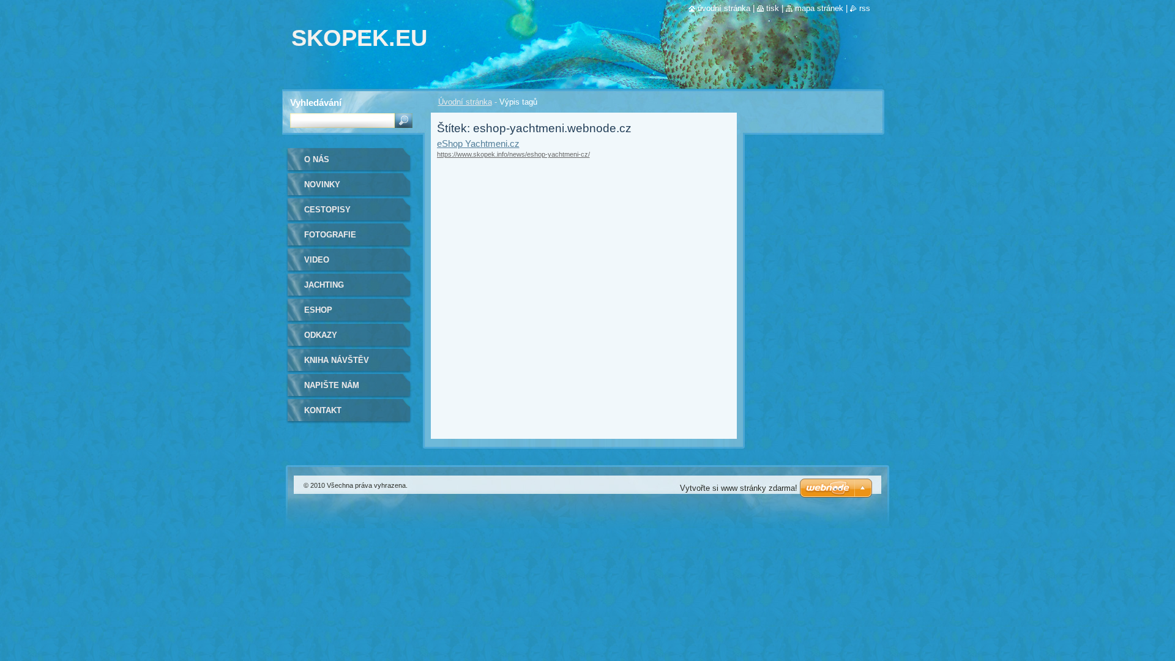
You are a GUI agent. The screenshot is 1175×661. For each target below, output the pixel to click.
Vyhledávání (315, 102)
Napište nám (331, 385)
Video (316, 259)
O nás (316, 159)
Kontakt (322, 410)
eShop (318, 310)
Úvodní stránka (465, 101)
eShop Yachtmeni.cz (478, 143)
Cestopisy (327, 209)
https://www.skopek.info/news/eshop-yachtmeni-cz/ (513, 154)
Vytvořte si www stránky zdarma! (738, 488)
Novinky (322, 184)
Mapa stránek (819, 8)
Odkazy (320, 335)
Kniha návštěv (336, 360)
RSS (864, 8)
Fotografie (330, 234)
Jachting (324, 284)
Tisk (772, 8)
